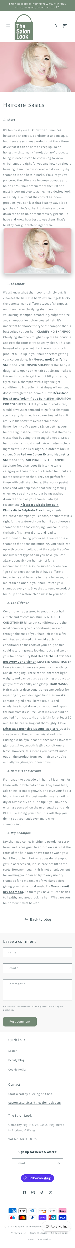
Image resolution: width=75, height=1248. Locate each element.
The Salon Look (21, 1226)
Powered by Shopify (41, 1226)
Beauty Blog (16, 1060)
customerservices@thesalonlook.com (34, 1102)
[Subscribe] (58, 1163)
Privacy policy (18, 1232)
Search (13, 1051)
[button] (8, 26)
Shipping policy (60, 1232)
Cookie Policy (17, 1069)
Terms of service (38, 1232)
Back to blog (40, 919)
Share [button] (11, 119)
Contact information (39, 1239)
